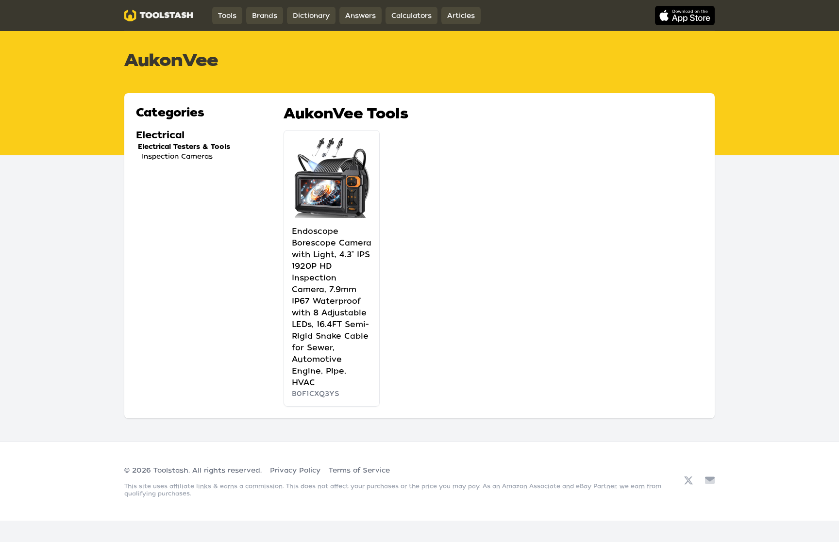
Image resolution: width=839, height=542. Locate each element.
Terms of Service (359, 470)
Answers (360, 15)
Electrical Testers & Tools (184, 146)
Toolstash (170, 470)
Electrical (160, 135)
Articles (461, 15)
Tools (227, 15)
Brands (264, 15)
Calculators (411, 15)
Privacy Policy (295, 470)
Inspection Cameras (177, 156)
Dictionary (311, 15)
